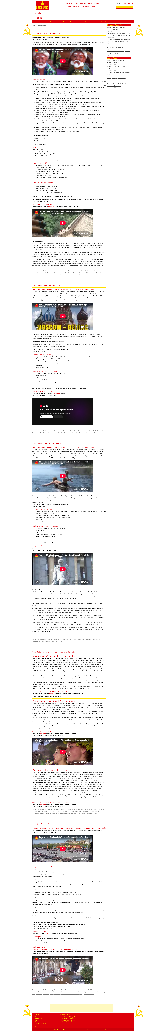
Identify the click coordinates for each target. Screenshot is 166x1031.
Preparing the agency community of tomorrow (116, 79)
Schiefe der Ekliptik (56, 813)
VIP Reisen (64, 813)
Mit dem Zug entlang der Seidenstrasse (47, 33)
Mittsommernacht (70, 811)
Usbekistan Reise (50, 275)
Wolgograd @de (54, 994)
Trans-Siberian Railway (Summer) (69, 1017)
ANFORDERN (57, 393)
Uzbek (37, 96)
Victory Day (102, 992)
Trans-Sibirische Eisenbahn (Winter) (46, 285)
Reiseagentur (41, 813)
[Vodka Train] (42, 5)
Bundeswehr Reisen (59, 990)
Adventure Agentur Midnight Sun (62, 809)
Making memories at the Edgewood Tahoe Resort (118, 67)
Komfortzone (61, 811)
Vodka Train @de (59, 275)
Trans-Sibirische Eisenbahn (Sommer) (46, 443)
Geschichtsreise (69, 990)
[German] (130, 1)
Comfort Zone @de (81, 809)
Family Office (98, 809)
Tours (46, 271)
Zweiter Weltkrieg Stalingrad (74, 994)
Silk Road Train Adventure (67, 1020)
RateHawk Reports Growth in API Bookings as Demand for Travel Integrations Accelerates (118, 40)
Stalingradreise (95, 992)
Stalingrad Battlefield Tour (42, 824)
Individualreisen (36, 273)
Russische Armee (77, 990)
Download (52, 693)
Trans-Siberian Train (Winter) (68, 1018)
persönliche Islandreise (94, 811)
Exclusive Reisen (90, 809)
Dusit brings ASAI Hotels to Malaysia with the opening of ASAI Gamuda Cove (118, 46)
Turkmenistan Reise (40, 275)
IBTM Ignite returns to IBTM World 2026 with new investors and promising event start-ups (118, 34)
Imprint (103, 21)
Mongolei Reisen (88, 430)
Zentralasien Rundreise (87, 275)
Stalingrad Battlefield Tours (75, 992)
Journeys (43, 21)
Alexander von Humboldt (60, 271)
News (95, 21)
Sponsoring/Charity (84, 21)
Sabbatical (48, 813)
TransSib (91, 639)
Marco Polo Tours (55, 273)
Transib (42, 433)
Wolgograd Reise (62, 994)
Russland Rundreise (73, 273)
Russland (65, 639)
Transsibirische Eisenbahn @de (52, 433)
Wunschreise (67, 275)
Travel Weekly (112, 58)
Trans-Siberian (36, 433)
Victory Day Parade (37, 994)
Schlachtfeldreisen (37, 992)
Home (35, 21)
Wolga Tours (46, 994)
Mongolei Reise (64, 273)
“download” (51, 206)
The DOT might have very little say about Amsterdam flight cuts (117, 61)
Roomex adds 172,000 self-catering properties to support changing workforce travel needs (118, 52)
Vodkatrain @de (74, 433)
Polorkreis (35, 813)
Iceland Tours (47, 811)
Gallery (64, 21)
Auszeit (74, 809)
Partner (72, 21)
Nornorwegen (78, 811)
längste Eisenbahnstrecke (76, 430)
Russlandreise (86, 990)
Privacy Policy (39, 1026)
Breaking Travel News (115, 25)
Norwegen (85, 811)
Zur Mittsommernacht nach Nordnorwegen (53, 701)
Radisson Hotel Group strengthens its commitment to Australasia (118, 28)
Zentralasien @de (75, 275)
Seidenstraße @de (83, 273)
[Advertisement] (81, 1008)
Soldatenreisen (55, 992)
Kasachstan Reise (45, 273)
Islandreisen (54, 811)
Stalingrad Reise (86, 992)
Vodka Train (54, 21)
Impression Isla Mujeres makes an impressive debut (118, 73)
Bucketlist (70, 271)
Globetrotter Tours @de (93, 271)
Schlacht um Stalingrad (96, 990)
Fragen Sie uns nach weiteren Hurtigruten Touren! (47, 696)
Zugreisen (81, 433)
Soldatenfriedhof (46, 992)
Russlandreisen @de (98, 430)
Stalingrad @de (63, 992)
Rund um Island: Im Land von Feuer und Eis (54, 656)
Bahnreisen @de (58, 430)
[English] (133, 1)
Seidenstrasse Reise (94, 273)
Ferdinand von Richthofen (80, 271)
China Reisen (66, 430)
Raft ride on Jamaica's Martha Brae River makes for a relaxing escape (117, 85)
